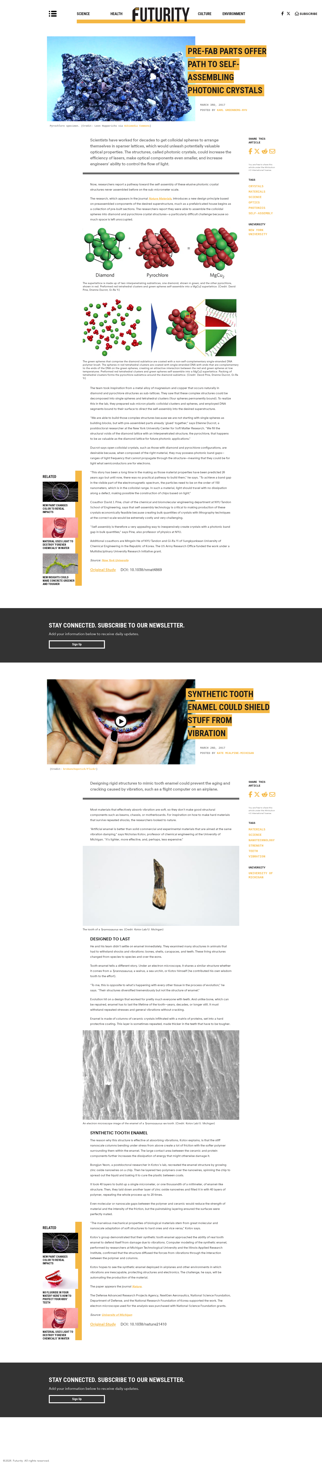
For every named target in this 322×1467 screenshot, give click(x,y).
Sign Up (77, 644)
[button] (121, 722)
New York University (258, 232)
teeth (253, 851)
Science (83, 14)
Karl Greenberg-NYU (232, 110)
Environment (233, 14)
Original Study (103, 569)
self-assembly (261, 213)
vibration (257, 856)
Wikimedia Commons (137, 125)
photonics (257, 208)
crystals (256, 186)
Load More (161, 1431)
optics (254, 202)
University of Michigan (261, 875)
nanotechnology (262, 840)
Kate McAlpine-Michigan (235, 753)
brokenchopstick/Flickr (79, 769)
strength (256, 846)
